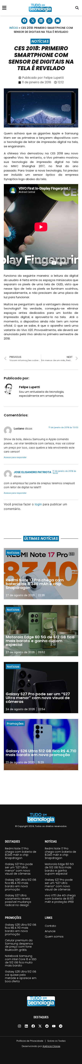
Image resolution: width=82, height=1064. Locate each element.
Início (13, 28)
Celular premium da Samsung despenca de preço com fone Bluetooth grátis (19, 945)
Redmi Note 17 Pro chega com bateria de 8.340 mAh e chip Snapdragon (20, 853)
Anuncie (50, 931)
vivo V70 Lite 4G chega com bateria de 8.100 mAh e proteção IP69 (60, 898)
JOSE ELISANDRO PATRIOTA (32, 472)
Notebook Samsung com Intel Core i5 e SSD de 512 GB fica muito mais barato (20, 960)
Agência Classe (51, 1046)
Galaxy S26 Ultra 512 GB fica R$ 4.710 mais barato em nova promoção (20, 884)
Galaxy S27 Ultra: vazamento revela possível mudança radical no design (18, 900)
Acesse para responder (15, 457)
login (38, 504)
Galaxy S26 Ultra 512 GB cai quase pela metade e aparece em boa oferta (20, 976)
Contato (50, 926)
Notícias (40, 41)
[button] (77, 8)
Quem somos (54, 936)
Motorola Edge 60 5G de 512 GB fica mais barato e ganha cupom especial (59, 869)
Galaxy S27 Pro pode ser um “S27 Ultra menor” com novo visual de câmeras (19, 869)
